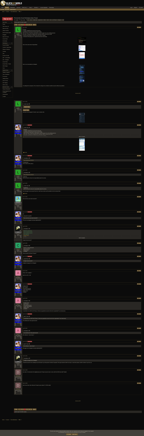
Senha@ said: (26, 158)
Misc (3, 53)
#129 (140, 226)
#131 (140, 256)
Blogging (4, 34)
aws (28, 19)
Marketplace (12, 7)
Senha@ (16, 19)
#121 (140, 27)
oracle (51, 19)
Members (36, 7)
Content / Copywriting (7, 47)
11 (31, 24)
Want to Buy (5, 84)
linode (48, 19)
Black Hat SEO (5, 28)
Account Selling (6, 45)
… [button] (20, 24)
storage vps (59, 19)
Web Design (5, 66)
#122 (140, 101)
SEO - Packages (6, 59)
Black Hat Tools (6, 36)
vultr (63, 19)
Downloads (5, 41)
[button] (27, 8)
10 (29, 24)
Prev (16, 24)
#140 (140, 383)
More (4, 68)
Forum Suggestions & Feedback (7, 91)
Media (30, 7)
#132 (140, 270)
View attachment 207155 (29, 160)
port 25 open (54, 19)
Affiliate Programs (6, 72)
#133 (140, 284)
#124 (140, 155)
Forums (6, 7)
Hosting (4, 51)
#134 (140, 298)
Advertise (18, 7)
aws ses (31, 19)
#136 (140, 328)
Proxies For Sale (6, 55)
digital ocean (35, 19)
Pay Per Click (5, 80)
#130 (140, 243)
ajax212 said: (26, 316)
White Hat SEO (6, 30)
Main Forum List (6, 26)
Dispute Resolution (6, 89)
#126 (140, 183)
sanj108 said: (26, 258)
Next (34, 24)
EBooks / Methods (6, 49)
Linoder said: (26, 104)
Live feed (2, 9)
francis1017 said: (27, 216)
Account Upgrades (43, 7)
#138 (140, 355)
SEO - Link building (6, 57)
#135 (140, 313)
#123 (140, 125)
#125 (140, 170)
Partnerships (51, 7)
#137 (140, 341)
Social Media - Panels (7, 63)
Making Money (5, 78)
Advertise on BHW (78, 93)
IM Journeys (5, 76)
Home (2, 7)
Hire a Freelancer (6, 74)
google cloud (40, 19)
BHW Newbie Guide (7, 32)
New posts (7, 9)
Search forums (13, 9)
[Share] (137, 27)
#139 (140, 370)
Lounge (4, 96)
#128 (140, 211)
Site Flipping (5, 82)
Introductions (5, 94)
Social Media (5, 38)
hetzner (44, 19)
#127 (140, 196)
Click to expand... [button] (82, 136)
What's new (24, 7)
